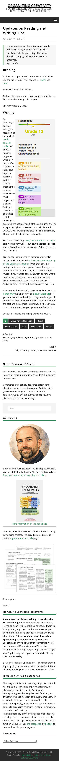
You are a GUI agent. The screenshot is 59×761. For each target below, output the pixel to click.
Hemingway (9, 293)
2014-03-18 (10, 39)
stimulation (36, 326)
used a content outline (7, 143)
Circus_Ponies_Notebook (21, 321)
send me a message (25, 398)
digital (40, 321)
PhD (24, 326)
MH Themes (37, 752)
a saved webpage (41, 293)
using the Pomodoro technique (40, 240)
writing (49, 326)
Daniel (22, 39)
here (43, 79)
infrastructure (11, 326)
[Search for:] (29, 408)
